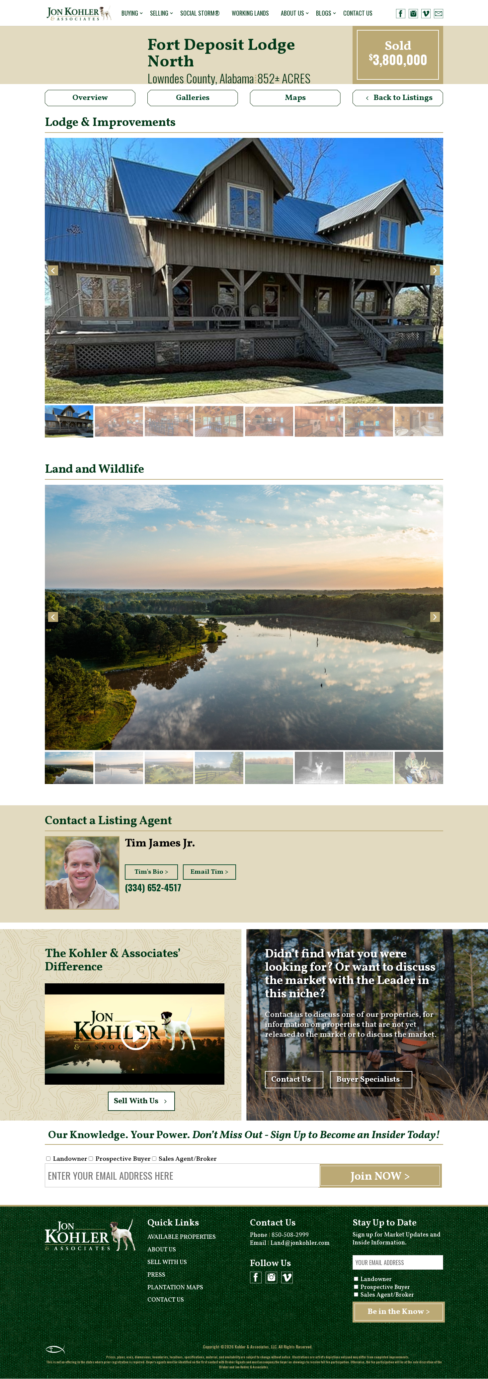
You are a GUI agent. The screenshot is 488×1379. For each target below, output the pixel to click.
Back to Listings (403, 98)
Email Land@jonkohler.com (290, 1243)
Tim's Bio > (151, 872)
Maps (295, 98)
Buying (130, 13)
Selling (159, 13)
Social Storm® (200, 13)
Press (156, 1275)
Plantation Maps (175, 1288)
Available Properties (181, 1237)
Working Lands (250, 13)
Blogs (323, 13)
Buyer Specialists (368, 1079)
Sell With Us (136, 1101)
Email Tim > (209, 872)
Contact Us (357, 13)
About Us (292, 13)
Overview (90, 98)
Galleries (192, 98)
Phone (279, 1235)
